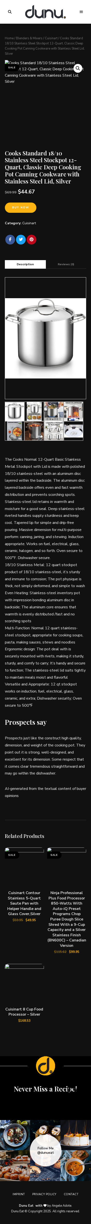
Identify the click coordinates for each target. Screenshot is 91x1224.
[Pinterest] (31, 240)
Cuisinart (51, 38)
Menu (81, 12)
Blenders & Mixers (29, 38)
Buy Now (20, 207)
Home (9, 38)
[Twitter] (21, 240)
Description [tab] (25, 264)
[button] (78, 68)
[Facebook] (10, 240)
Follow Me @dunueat (45, 1150)
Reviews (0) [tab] (66, 264)
